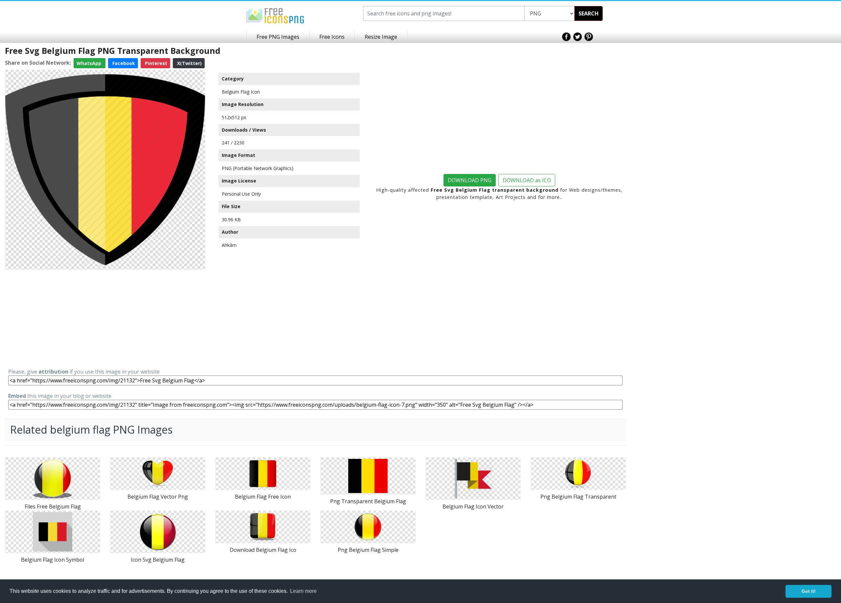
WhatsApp (89, 63)
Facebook (123, 63)
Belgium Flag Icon (241, 92)
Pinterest (155, 63)
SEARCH (589, 13)
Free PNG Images (278, 36)
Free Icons (332, 36)
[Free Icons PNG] (275, 15)
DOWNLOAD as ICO (527, 180)
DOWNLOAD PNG (469, 180)
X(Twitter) (189, 63)
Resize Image (381, 36)
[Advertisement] (105, 318)
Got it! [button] (809, 591)
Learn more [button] (303, 591)
